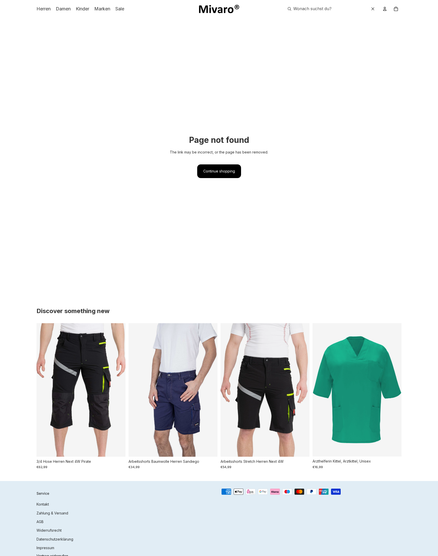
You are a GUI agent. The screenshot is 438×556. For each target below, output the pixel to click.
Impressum (45, 548)
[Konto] (384, 8)
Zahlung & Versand (52, 513)
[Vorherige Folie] (44, 389)
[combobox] (318, 9)
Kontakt (42, 504)
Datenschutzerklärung (54, 539)
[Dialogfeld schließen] (373, 8)
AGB (40, 522)
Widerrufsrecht (49, 530)
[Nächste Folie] (117, 389)
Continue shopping (219, 171)
